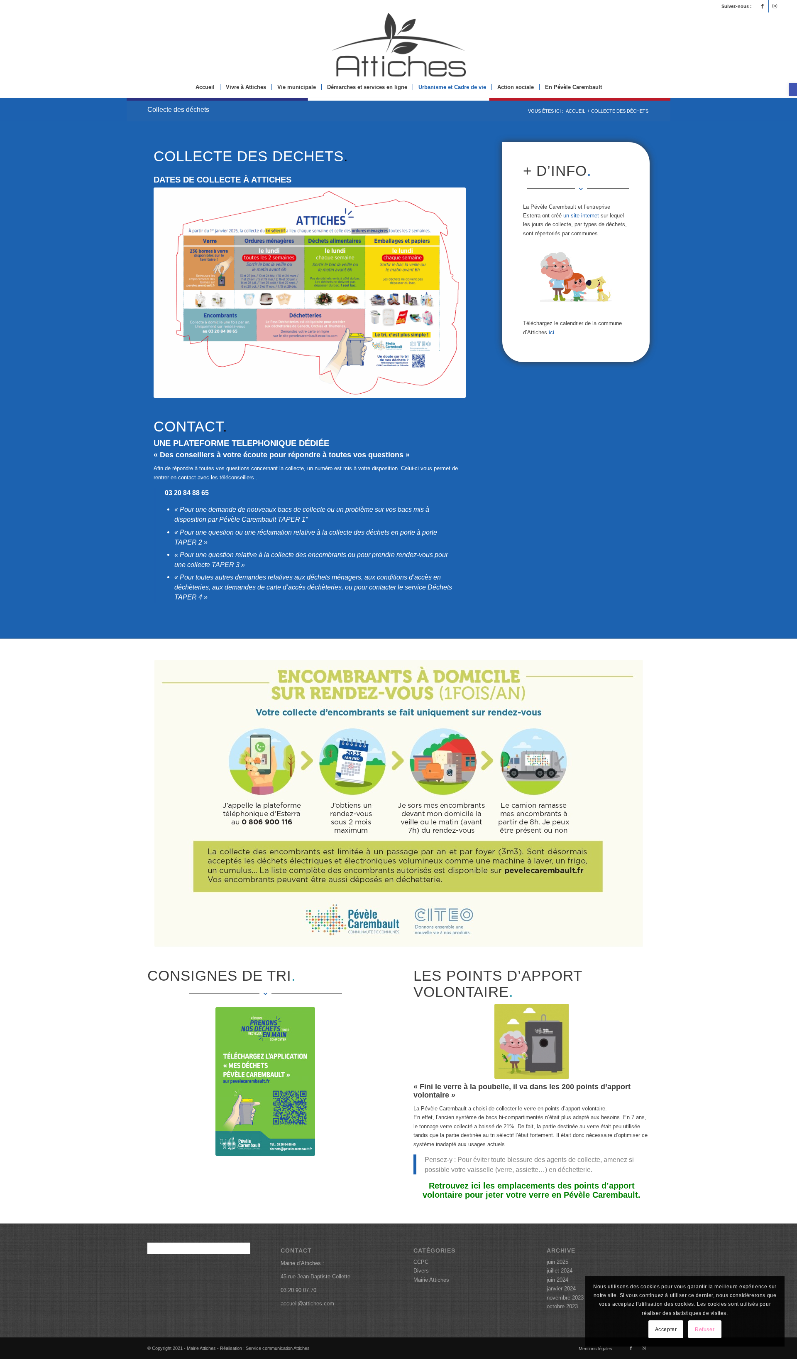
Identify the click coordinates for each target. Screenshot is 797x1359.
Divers (421, 1271)
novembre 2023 (565, 1298)
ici (551, 332)
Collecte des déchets (178, 109)
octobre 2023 (562, 1306)
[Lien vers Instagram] (775, 6)
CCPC (420, 1262)
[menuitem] (205, 87)
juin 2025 (557, 1262)
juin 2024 (557, 1280)
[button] (793, 89)
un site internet (581, 215)
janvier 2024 (561, 1288)
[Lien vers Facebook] (762, 6)
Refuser (704, 1329)
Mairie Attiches (431, 1280)
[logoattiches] (398, 44)
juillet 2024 (559, 1271)
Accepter (666, 1329)
